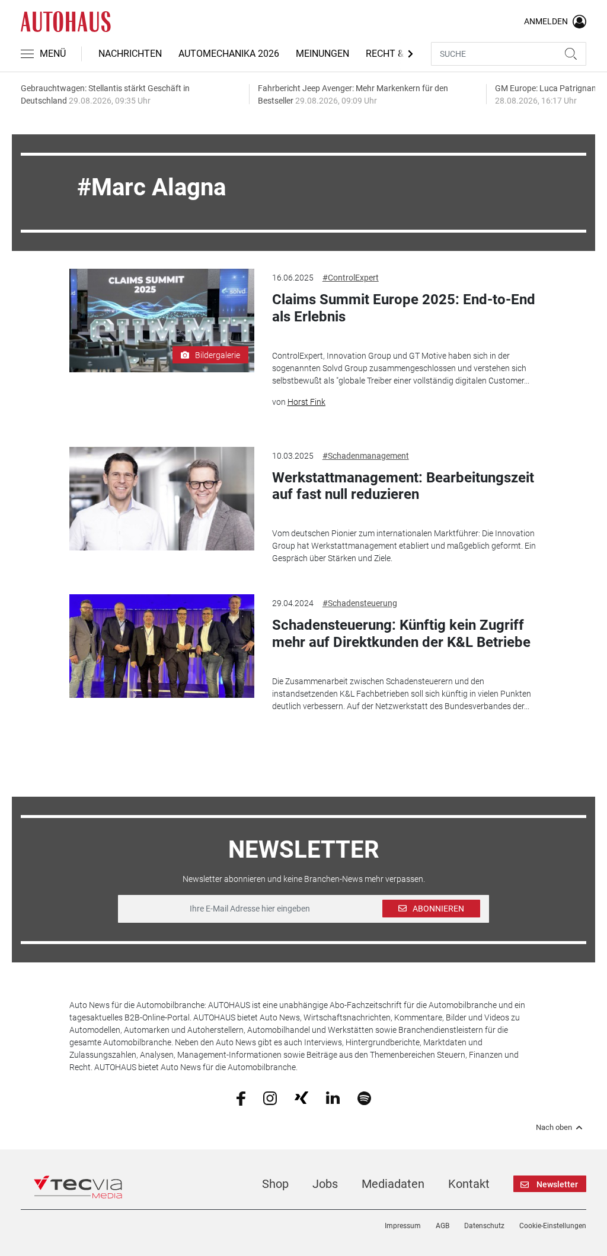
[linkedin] (333, 1097)
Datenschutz (484, 1226)
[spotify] (364, 1097)
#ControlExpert (350, 277)
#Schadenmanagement (365, 455)
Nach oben (554, 1127)
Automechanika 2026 (228, 53)
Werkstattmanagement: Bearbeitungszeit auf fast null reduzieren (403, 486)
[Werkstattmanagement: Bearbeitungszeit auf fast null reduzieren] (161, 498)
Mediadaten (393, 1184)
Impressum (403, 1226)
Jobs (325, 1184)
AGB (442, 1226)
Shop (275, 1184)
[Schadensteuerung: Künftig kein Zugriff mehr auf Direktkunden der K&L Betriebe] (161, 646)
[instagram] (270, 1097)
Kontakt (469, 1184)
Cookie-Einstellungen (552, 1226)
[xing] (301, 1097)
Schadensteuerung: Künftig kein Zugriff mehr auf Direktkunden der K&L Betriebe (401, 633)
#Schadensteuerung (359, 603)
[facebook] (241, 1097)
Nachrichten (130, 53)
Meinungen (322, 53)
